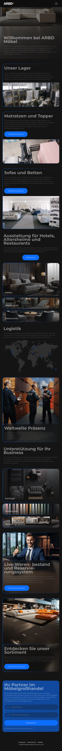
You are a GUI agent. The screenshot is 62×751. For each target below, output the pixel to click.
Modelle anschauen (16, 134)
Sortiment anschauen (16, 588)
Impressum (22, 742)
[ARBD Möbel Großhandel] (9, 3)
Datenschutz (32, 742)
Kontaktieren (31, 723)
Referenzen (30, 257)
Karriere (40, 742)
